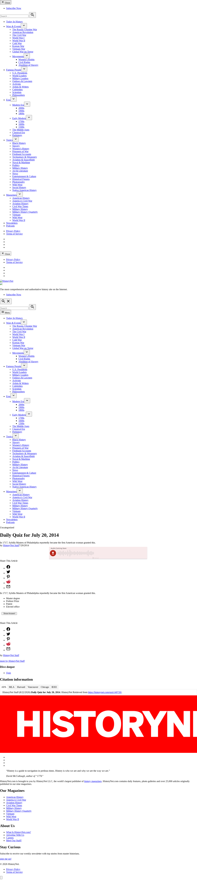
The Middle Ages (20, 129)
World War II (18, 40)
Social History (19, 187)
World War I (18, 37)
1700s (21, 121)
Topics (9, 140)
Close (7, 3)
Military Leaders (20, 78)
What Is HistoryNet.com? (18, 832)
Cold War (17, 43)
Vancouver (33, 687)
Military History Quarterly (25, 212)
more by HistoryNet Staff (12, 661)
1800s (21, 113)
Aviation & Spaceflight (23, 159)
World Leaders (19, 75)
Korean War (18, 46)
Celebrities (17, 89)
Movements (18, 56)
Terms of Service (14, 233)
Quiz (8, 673)
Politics (15, 165)
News (15, 173)
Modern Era (18, 105)
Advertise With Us (15, 835)
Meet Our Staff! (14, 840)
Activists (16, 84)
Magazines (11, 195)
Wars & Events (13, 26)
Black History (19, 143)
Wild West (17, 184)
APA (3, 687)
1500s (21, 127)
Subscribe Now (13, 8)
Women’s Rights (26, 59)
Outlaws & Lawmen (22, 81)
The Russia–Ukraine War (24, 29)
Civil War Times (20, 206)
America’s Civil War (22, 201)
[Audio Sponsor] (121, 553)
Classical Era (18, 132)
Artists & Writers (20, 86)
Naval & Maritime (21, 162)
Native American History (24, 190)
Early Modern (19, 118)
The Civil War (19, 35)
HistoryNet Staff (11, 545)
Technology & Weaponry (24, 157)
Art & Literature (20, 171)
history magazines (93, 781)
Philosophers (18, 95)
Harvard (21, 687)
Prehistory (17, 135)
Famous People (13, 70)
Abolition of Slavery (28, 65)
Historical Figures (21, 179)
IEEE (54, 687)
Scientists (16, 92)
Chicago (45, 687)
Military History (20, 168)
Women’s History (20, 148)
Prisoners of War (20, 151)
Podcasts (10, 225)
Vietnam (16, 214)
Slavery (16, 146)
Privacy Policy (13, 231)
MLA (11, 687)
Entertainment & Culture (24, 176)
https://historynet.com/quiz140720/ (105, 692)
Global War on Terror (22, 51)
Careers (10, 837)
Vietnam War (18, 49)
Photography (18, 182)
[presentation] (24, 25)
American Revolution (22, 32)
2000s (21, 108)
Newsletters (12, 223)
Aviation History (20, 203)
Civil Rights (24, 62)
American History (21, 198)
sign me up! (5, 859)
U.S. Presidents (19, 73)
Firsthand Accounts (21, 154)
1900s (21, 110)
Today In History (14, 21)
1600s (21, 124)
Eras (8, 100)
